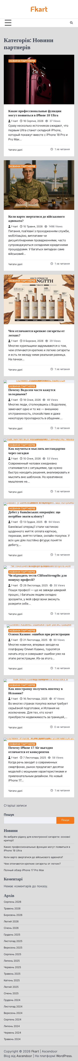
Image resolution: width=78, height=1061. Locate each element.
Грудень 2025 (12, 934)
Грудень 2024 (12, 1000)
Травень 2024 (12, 1039)
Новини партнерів (22, 61)
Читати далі (15, 149)
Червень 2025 (12, 967)
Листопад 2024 (13, 1006)
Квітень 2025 (12, 980)
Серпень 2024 (12, 1019)
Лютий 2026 (11, 921)
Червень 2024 (12, 1032)
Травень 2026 (12, 908)
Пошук (9, 814)
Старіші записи (15, 805)
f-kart (14, 121)
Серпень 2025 (12, 954)
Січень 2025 (11, 993)
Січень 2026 (11, 928)
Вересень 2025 (13, 947)
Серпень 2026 (12, 901)
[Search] (71, 23)
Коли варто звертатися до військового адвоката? (33, 857)
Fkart (39, 9)
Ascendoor (24, 1056)
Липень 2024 (12, 1026)
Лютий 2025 (11, 986)
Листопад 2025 (13, 941)
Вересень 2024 (13, 1013)
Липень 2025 (12, 960)
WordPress (64, 1056)
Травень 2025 (12, 973)
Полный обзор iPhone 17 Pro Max (24, 870)
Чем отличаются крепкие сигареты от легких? (32, 863)
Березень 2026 (13, 915)
